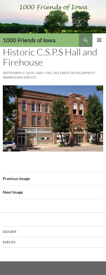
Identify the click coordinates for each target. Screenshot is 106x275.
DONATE (10, 231)
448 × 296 (43, 73)
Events (9, 242)
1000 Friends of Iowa (29, 40)
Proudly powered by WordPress (26, 268)
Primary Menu (99, 40)
